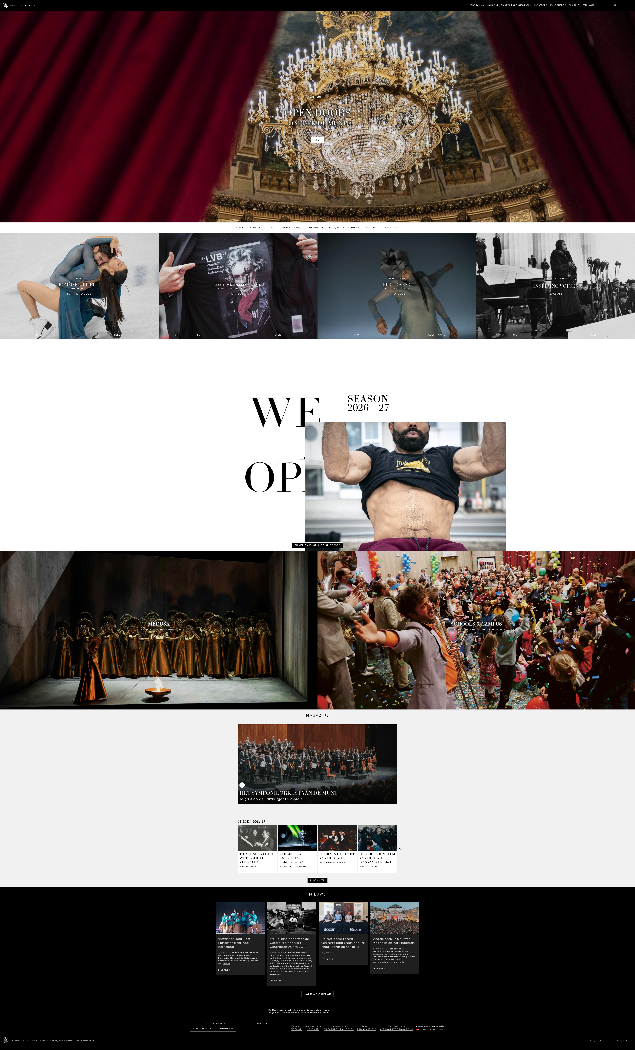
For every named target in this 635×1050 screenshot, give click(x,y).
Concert (256, 227)
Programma (477, 5)
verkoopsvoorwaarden (396, 1029)
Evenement (372, 227)
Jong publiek (558, 5)
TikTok (259, 1028)
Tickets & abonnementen (516, 5)
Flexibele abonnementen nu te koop (317, 545)
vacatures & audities (339, 1029)
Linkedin (281, 1028)
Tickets (118, 335)
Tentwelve (627, 1041)
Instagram (251, 1028)
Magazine (493, 5)
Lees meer (224, 970)
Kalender (392, 227)
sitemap (296, 1029)
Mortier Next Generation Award (290, 958)
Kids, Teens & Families (344, 227)
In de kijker (317, 880)
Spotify (273, 1028)
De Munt (574, 5)
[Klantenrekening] (623, 5)
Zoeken (629, 5)
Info (316, 140)
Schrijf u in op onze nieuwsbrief (213, 1028)
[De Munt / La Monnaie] (5, 1040)
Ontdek (476, 636)
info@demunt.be (85, 1040)
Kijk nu (158, 636)
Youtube (266, 1028)
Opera (240, 227)
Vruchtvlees (605, 1041)
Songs (272, 227)
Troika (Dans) (290, 227)
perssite (313, 1029)
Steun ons (587, 5)
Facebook (244, 1028)
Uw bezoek (540, 5)
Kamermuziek (315, 227)
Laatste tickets (435, 335)
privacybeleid (366, 1029)
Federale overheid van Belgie (337, 1011)
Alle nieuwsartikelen (317, 994)
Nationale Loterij (355, 1011)
